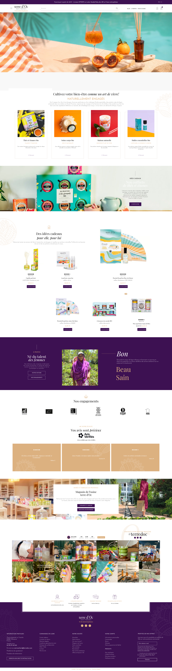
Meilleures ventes (109, 658)
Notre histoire (76, 639)
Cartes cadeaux (44, 637)
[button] (135, 204)
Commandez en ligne (47, 634)
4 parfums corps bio (67, 278)
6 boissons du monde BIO (104, 321)
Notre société (77, 634)
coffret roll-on (67, 280)
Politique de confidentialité (47, 645)
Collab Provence (109, 654)
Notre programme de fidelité (113, 645)
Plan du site (43, 650)
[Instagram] (135, 538)
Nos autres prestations (78, 650)
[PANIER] (161, 8)
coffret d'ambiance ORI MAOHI (123, 280)
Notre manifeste (76, 645)
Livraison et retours (45, 639)
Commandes (108, 639)
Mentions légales (44, 641)
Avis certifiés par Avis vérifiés (86, 440)
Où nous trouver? (77, 641)
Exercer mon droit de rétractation (20, 658)
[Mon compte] (157, 8)
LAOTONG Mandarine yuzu (31, 280)
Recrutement (75, 649)
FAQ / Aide (43, 647)
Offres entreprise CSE (78, 652)
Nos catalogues (109, 652)
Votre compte (110, 634)
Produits (108, 649)
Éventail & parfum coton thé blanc (67, 321)
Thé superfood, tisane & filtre (141, 323)
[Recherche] (117, 8)
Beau (123, 369)
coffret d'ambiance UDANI (67, 323)
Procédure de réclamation (14, 653)
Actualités (75, 637)
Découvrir (31, 155)
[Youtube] (90, 625)
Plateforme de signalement (15, 651)
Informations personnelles (112, 637)
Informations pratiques (15, 634)
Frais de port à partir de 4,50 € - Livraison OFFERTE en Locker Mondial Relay (86, 2)
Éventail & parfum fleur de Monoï (123, 278)
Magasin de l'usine (77, 643)
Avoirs (106, 641)
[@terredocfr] (68, 537)
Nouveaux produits (110, 656)
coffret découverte (104, 323)
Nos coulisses (75, 647)
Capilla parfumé (31, 278)
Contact (42, 649)
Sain (122, 377)
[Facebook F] (140, 538)
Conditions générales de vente (48, 643)
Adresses (107, 643)
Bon (122, 353)
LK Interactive (87, 669)
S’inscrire (147, 659)
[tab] (138, 353)
